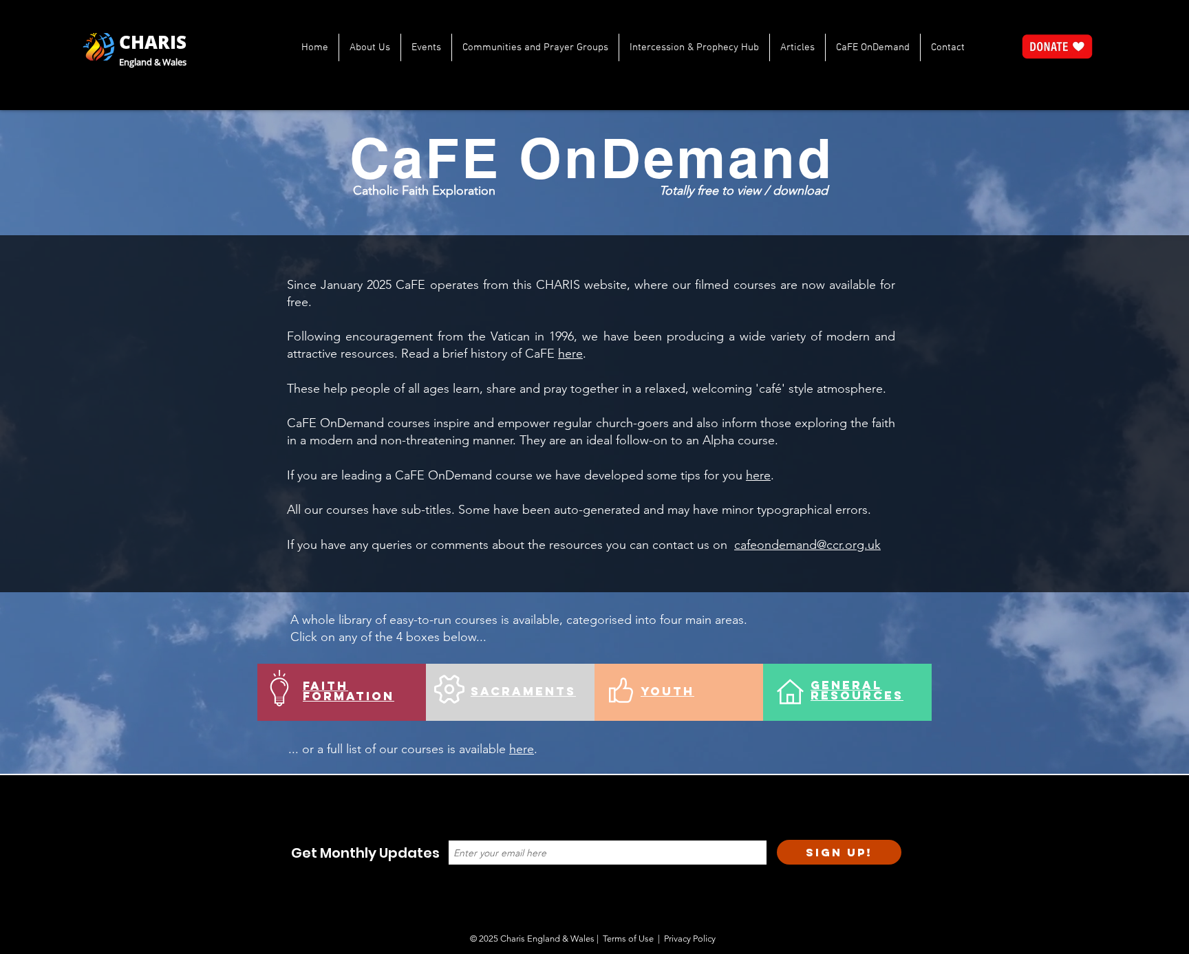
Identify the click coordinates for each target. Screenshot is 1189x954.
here (570, 353)
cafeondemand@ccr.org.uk (807, 544)
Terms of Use (628, 938)
